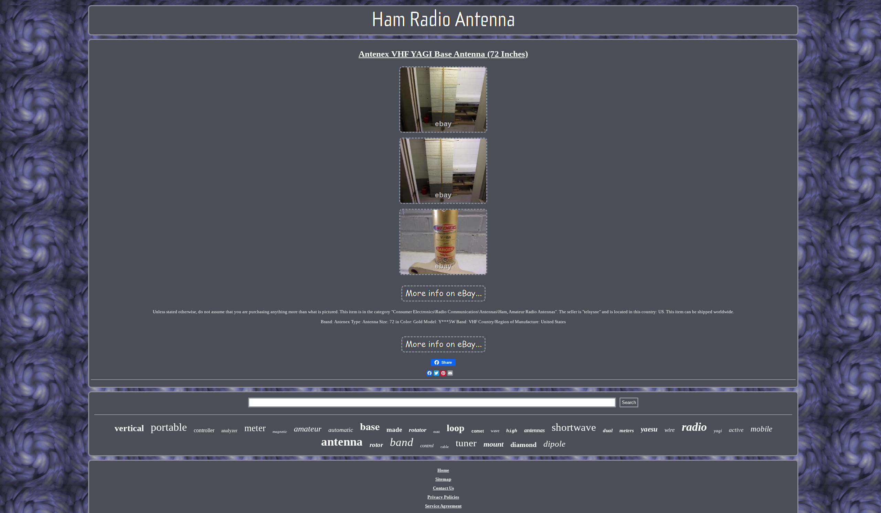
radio (694, 427)
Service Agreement (443, 506)
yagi (718, 430)
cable (444, 447)
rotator (417, 429)
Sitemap (443, 479)
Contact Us (443, 488)
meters (626, 430)
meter (255, 428)
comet (477, 431)
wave (495, 430)
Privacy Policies (443, 497)
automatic (340, 429)
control (427, 445)
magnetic (280, 431)
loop (456, 428)
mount (493, 444)
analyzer (229, 430)
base (370, 426)
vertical (129, 428)
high (511, 431)
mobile (761, 429)
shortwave (574, 427)
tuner (466, 442)
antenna (342, 441)
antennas (534, 430)
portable (169, 427)
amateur (307, 428)
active (736, 430)
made (394, 429)
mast (436, 432)
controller (204, 430)
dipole (554, 443)
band (401, 442)
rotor (376, 444)
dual (608, 430)
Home (443, 470)
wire (670, 430)
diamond (523, 444)
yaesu (649, 429)
